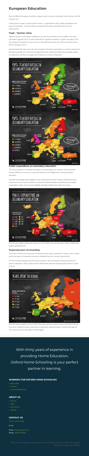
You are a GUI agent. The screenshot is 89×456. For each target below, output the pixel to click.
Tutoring (14, 386)
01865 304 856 (20, 433)
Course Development (18, 389)
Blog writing (15, 383)
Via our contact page (16, 421)
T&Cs (13, 404)
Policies (13, 401)
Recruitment (15, 407)
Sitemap (14, 410)
